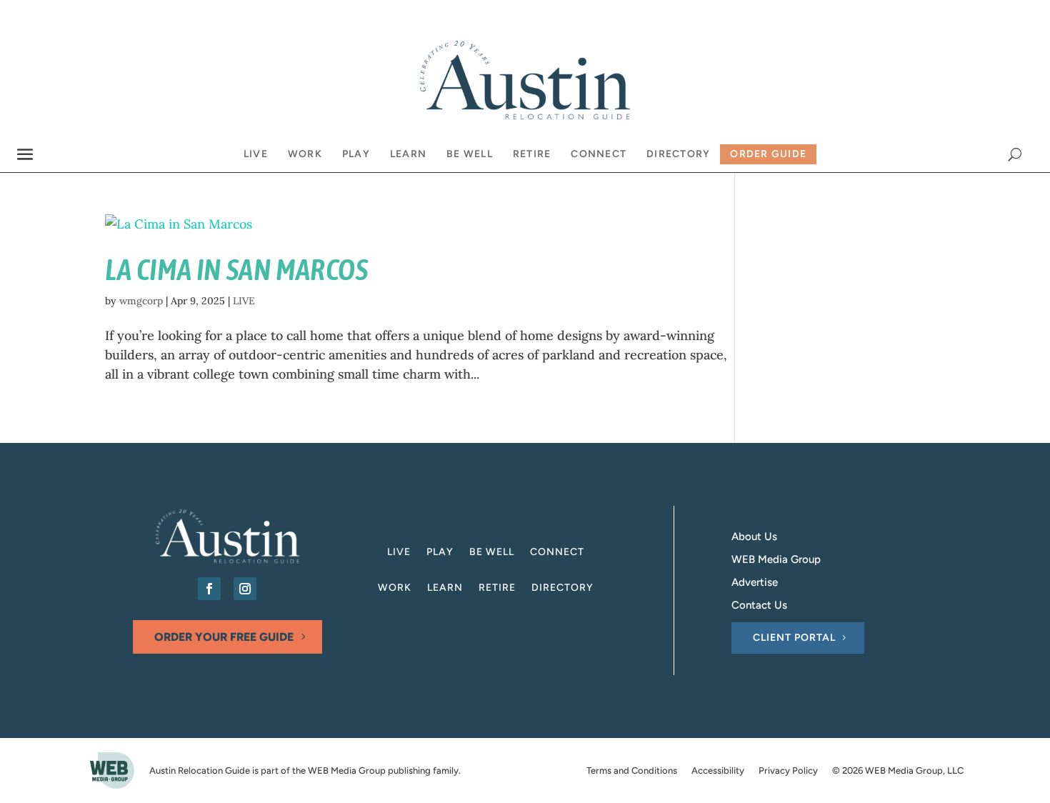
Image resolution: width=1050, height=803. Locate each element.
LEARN (445, 588)
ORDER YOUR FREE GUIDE (224, 637)
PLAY (440, 552)
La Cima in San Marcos (237, 269)
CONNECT (557, 552)
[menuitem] (256, 154)
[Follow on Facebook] (209, 588)
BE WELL (491, 552)
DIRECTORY (562, 588)
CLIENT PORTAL (794, 638)
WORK (394, 588)
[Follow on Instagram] (245, 588)
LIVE (244, 300)
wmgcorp (141, 300)
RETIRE (497, 588)
